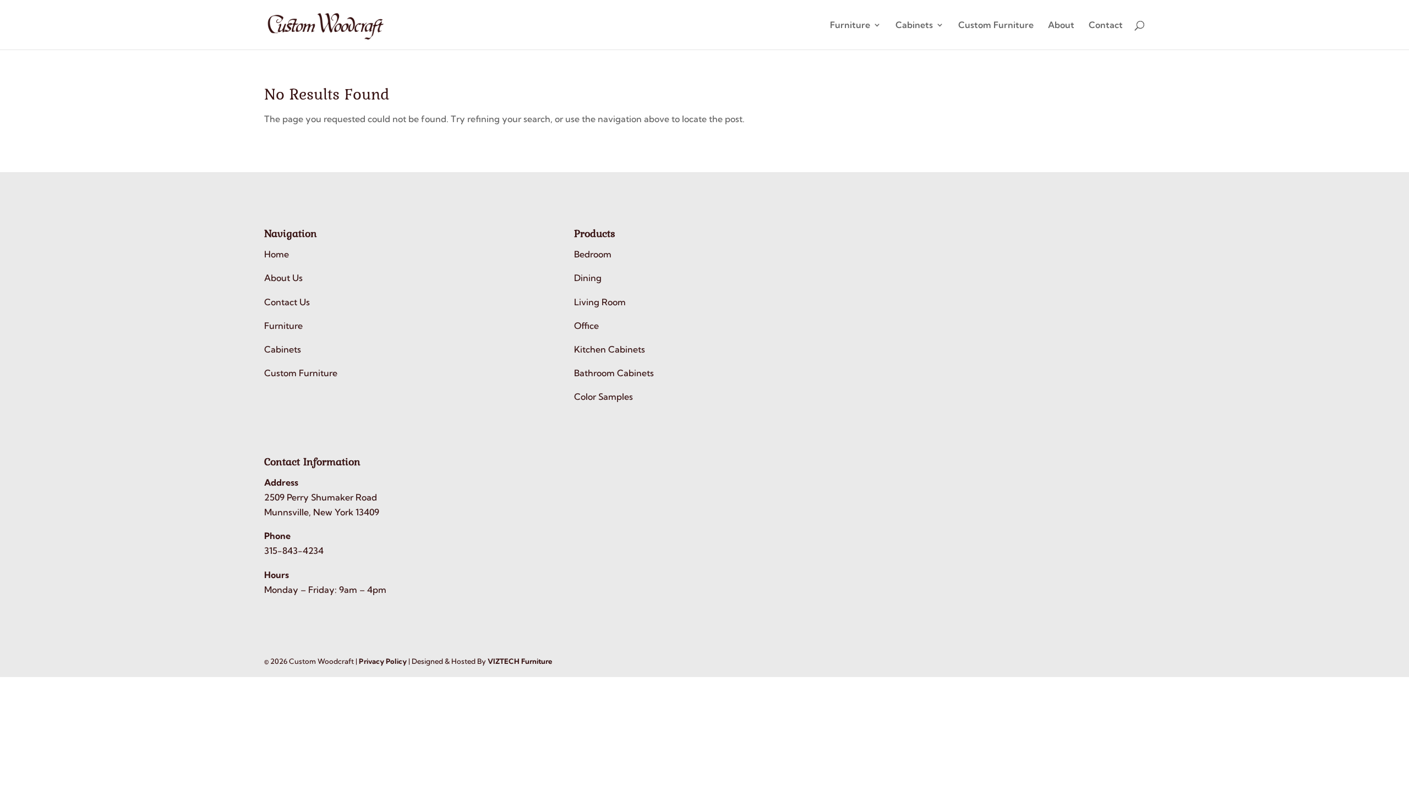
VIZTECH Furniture (520, 661)
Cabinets (914, 25)
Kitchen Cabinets (609, 349)
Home (276, 254)
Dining (588, 277)
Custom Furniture (996, 25)
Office (586, 325)
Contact (1106, 25)
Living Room (600, 301)
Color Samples (603, 396)
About (1061, 25)
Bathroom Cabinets (614, 372)
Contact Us (287, 301)
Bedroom (592, 254)
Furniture (850, 25)
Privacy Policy (383, 661)
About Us (283, 277)
